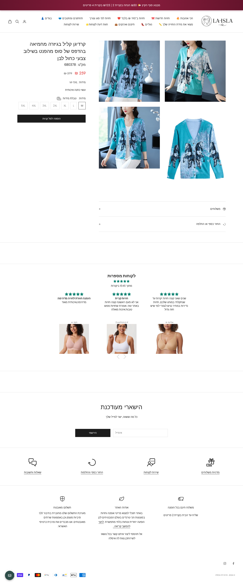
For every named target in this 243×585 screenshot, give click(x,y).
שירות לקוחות (71, 24)
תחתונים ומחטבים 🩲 (70, 18)
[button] (119, 356)
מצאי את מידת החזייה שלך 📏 (176, 24)
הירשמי (93, 433)
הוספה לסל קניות (51, 118)
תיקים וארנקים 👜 (125, 24)
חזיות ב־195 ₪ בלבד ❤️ (131, 18)
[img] (121, 281)
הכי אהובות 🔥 (184, 18)
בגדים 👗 (46, 18)
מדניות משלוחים (210, 472)
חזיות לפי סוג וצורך (100, 18)
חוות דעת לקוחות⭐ (97, 24)
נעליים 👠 (146, 24)
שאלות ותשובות (32, 472)
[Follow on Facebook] (233, 563)
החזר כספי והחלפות (92, 472)
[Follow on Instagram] (224, 563)
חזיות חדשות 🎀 (160, 18)
